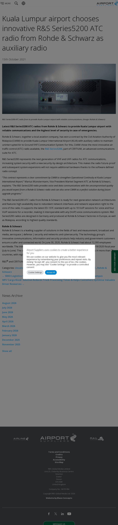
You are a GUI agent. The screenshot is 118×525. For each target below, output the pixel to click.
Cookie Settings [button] (35, 272)
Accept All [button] (51, 272)
